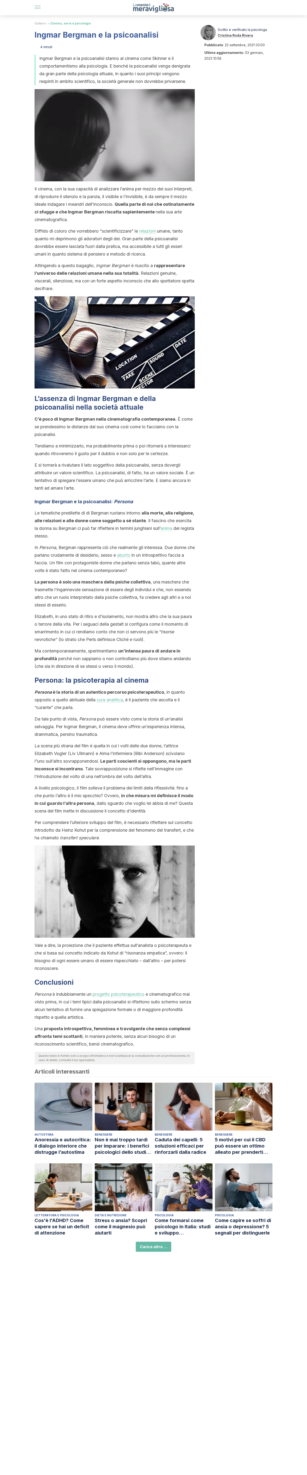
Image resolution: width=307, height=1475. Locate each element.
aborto (123, 555)
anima (166, 528)
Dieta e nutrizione (111, 1215)
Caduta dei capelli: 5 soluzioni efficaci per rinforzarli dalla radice (180, 1146)
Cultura (40, 23)
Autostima (44, 1134)
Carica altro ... (153, 1246)
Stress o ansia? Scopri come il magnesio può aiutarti (121, 1227)
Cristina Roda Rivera (235, 35)
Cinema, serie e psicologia (70, 23)
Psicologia (164, 1215)
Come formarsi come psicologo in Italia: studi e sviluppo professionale (183, 1227)
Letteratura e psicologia (57, 1215)
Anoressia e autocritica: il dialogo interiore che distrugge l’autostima (63, 1146)
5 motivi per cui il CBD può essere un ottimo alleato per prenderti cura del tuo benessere (242, 1146)
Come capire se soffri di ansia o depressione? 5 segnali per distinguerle (243, 1227)
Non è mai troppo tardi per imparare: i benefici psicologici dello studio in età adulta (122, 1146)
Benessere (103, 1134)
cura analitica (110, 699)
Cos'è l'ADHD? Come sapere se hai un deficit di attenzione (62, 1227)
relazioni (147, 231)
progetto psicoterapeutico (118, 994)
